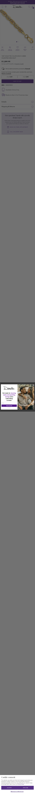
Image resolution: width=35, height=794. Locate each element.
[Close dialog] (33, 385)
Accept (9, 787)
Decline (25, 787)
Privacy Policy (21, 784)
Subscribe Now (9, 405)
